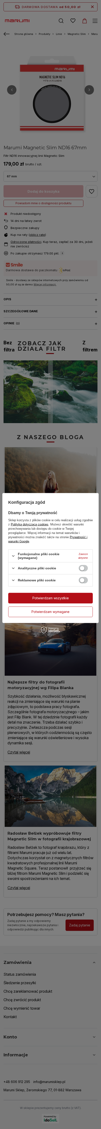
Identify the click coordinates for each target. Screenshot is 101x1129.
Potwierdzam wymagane (50, 612)
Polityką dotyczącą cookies (29, 524)
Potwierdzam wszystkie (50, 598)
